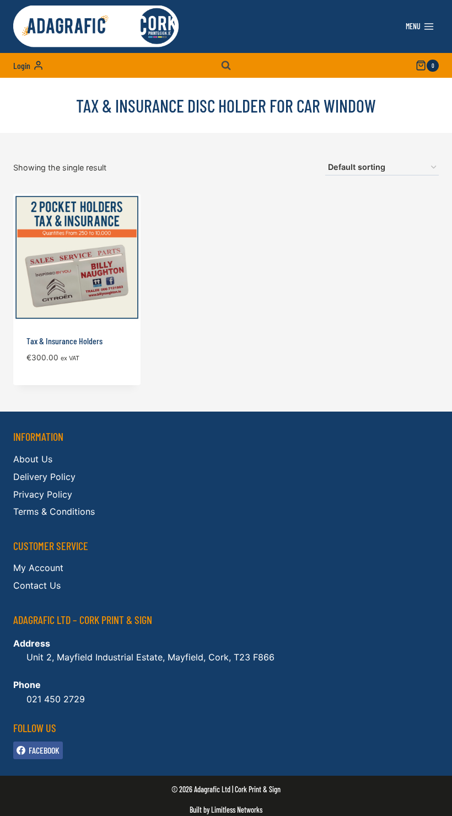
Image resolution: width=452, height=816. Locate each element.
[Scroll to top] (424, 799)
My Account (38, 567)
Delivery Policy (44, 476)
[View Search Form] (226, 66)
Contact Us (37, 585)
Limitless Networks (236, 809)
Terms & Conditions (54, 511)
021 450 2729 (55, 699)
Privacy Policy (42, 494)
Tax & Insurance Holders (64, 340)
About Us (32, 459)
